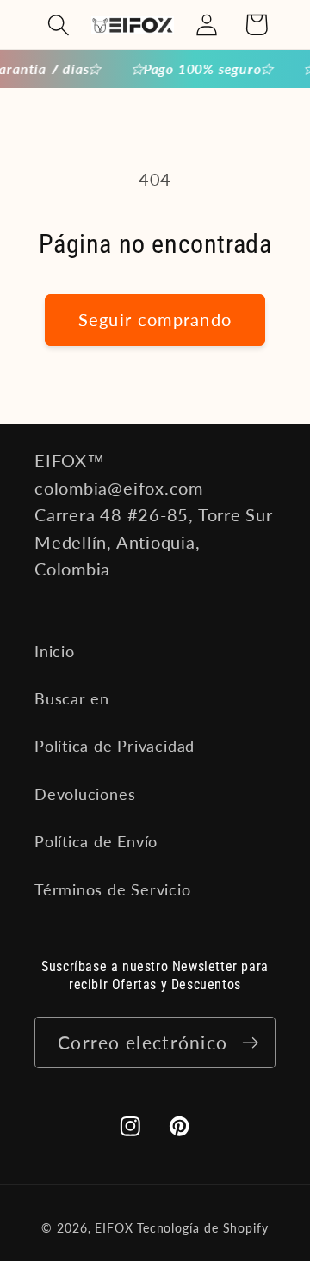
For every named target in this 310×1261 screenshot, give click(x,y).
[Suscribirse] (250, 1043)
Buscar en (71, 698)
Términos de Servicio (112, 889)
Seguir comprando (155, 319)
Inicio (54, 651)
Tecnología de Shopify (203, 1228)
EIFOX (114, 1228)
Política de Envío (96, 841)
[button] (58, 24)
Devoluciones (84, 793)
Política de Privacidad (114, 745)
